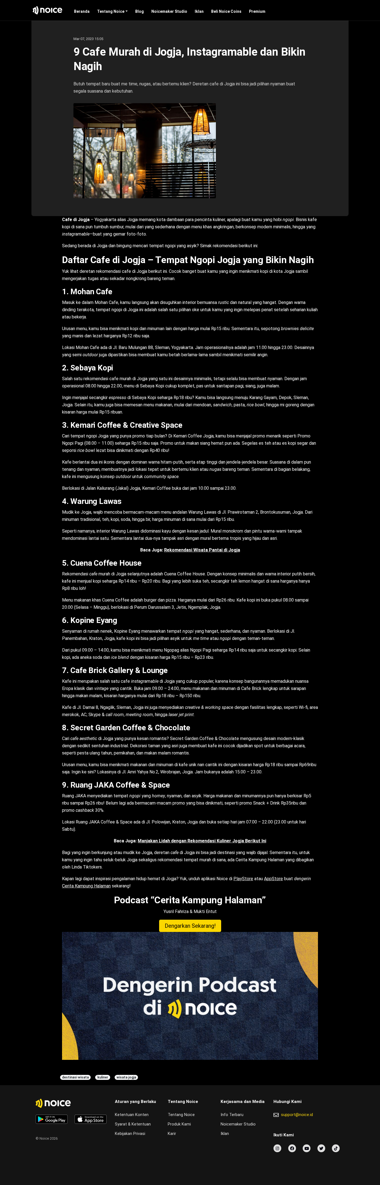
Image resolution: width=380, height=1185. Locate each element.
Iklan (199, 11)
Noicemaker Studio (169, 11)
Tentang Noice (110, 11)
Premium (257, 11)
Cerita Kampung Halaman (86, 886)
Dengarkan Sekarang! (190, 925)
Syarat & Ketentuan (133, 1124)
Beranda (82, 11)
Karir (172, 1133)
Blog (139, 11)
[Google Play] (52, 1119)
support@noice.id (297, 1114)
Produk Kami (179, 1124)
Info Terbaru (232, 1114)
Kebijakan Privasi (130, 1133)
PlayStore (243, 878)
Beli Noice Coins (226, 11)
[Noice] (47, 10)
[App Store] (91, 1119)
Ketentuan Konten (132, 1114)
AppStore (273, 878)
